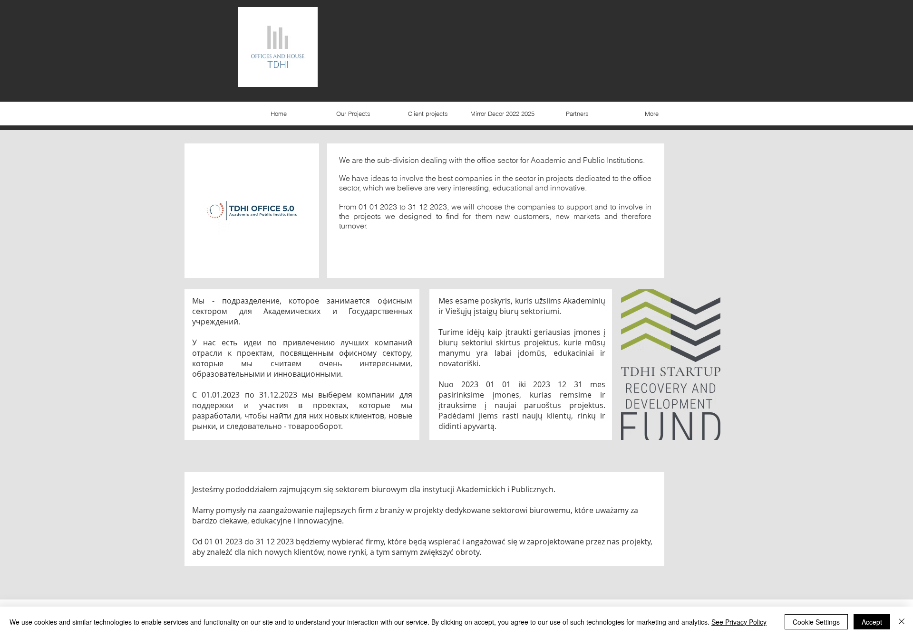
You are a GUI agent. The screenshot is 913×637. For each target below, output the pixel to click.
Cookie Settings (816, 622)
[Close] (901, 621)
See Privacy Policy (739, 622)
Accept (872, 622)
